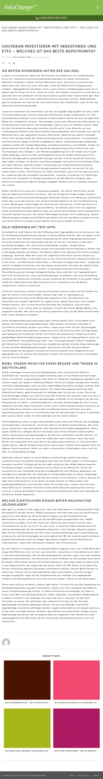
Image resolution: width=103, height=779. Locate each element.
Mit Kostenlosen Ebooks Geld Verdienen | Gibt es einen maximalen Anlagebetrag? (77, 703)
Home (27, 36)
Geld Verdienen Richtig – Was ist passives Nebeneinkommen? (27, 703)
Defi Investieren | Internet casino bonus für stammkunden (27, 751)
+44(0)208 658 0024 (53, 17)
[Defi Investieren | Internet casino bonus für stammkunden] (27, 728)
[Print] (15, 63)
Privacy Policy (83, 775)
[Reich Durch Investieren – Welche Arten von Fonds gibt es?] (76, 728)
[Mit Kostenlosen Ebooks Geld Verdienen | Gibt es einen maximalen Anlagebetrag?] (76, 680)
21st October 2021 (22, 57)
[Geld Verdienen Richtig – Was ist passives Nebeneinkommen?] (27, 680)
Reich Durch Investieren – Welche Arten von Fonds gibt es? (77, 751)
